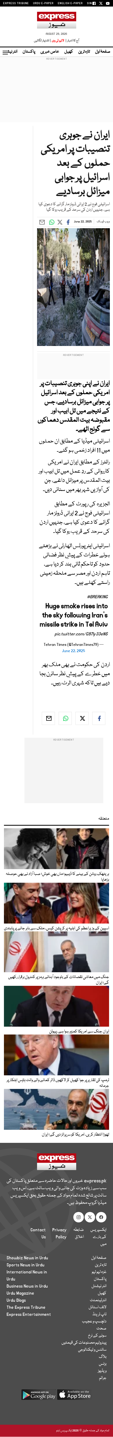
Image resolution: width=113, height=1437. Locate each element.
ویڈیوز (102, 1371)
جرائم (102, 1378)
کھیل (68, 52)
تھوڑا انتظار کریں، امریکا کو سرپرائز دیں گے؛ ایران (75, 1135)
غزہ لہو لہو (99, 1272)
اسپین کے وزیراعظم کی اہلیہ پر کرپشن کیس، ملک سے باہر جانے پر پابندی (56, 928)
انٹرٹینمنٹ (98, 1300)
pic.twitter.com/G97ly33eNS (81, 634)
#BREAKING (97, 597)
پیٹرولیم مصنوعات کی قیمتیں (83, 1343)
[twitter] (82, 718)
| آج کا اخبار (72, 40)
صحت (101, 1329)
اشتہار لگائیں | (42, 40)
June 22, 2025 (73, 651)
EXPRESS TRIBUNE (16, 3)
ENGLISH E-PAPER (70, 3)
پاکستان (29, 52)
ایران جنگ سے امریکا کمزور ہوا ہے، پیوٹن (79, 1031)
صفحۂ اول (102, 52)
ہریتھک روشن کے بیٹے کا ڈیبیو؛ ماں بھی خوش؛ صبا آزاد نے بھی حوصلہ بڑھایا (57, 877)
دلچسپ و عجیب (94, 1321)
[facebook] (98, 718)
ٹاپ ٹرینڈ (99, 1314)
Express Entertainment (29, 1314)
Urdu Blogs (16, 1300)
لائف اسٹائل (97, 1307)
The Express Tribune (26, 1307)
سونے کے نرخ (97, 1336)
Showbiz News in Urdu (27, 1258)
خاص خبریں (49, 52)
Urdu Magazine (20, 1293)
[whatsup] (65, 718)
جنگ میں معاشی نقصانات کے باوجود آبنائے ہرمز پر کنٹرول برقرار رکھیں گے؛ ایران (58, 980)
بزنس (102, 1364)
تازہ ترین (84, 52)
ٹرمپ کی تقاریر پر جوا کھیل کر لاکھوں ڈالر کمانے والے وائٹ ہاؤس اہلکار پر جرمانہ (58, 1083)
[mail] (48, 718)
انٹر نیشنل (98, 1286)
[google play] (39, 1396)
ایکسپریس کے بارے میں (98, 1237)
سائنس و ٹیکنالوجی (92, 1350)
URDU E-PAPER (43, 3)
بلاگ (102, 1357)
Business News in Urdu (27, 1286)
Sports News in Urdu (25, 1265)
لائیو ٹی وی (58, 40)
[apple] (74, 1396)
